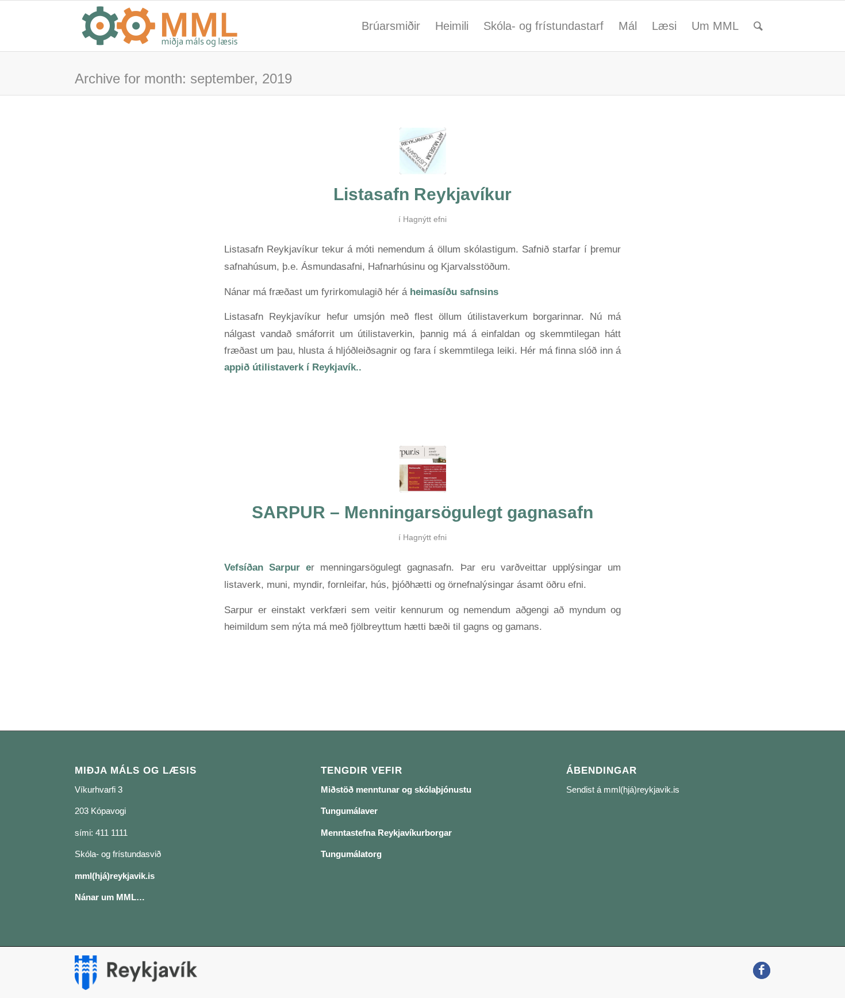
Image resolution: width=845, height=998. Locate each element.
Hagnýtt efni (425, 219)
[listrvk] (423, 151)
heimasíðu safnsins (454, 291)
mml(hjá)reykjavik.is (115, 876)
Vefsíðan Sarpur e (267, 567)
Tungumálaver (349, 811)
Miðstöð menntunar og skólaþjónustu (396, 789)
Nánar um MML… (110, 897)
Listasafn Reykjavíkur (422, 194)
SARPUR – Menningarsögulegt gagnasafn (422, 512)
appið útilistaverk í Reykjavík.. (293, 367)
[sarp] (423, 469)
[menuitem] (391, 26)
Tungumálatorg (351, 854)
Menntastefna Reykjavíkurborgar (386, 833)
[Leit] (758, 26)
